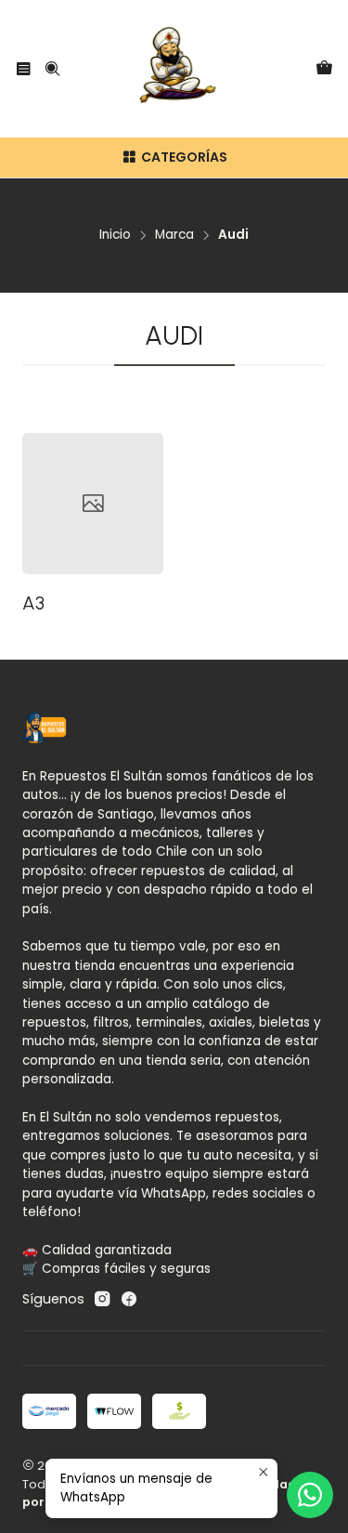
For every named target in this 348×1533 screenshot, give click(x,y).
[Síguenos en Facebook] (129, 1299)
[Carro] (324, 69)
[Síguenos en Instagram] (102, 1299)
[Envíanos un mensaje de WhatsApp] (310, 1495)
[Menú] (23, 68)
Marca (174, 235)
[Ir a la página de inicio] (174, 69)
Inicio (115, 235)
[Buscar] (51, 68)
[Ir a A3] (92, 503)
